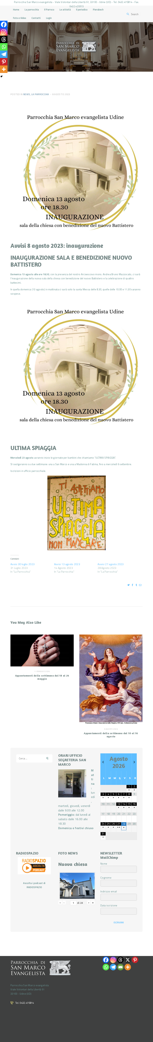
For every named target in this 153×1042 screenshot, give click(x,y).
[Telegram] (3, 54)
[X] (127, 960)
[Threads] (3, 39)
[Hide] (1, 76)
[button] (76, 364)
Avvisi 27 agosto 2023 (111, 564)
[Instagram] (3, 32)
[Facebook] (3, 24)
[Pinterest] (3, 61)
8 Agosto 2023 (61, 94)
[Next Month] (134, 762)
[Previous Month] (102, 762)
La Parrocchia (40, 94)
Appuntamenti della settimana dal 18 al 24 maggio (42, 677)
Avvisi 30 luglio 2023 (22, 564)
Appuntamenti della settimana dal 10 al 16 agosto (111, 735)
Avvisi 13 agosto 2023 (67, 564)
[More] (3, 69)
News (26, 94)
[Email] (120, 967)
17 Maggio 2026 (42, 671)
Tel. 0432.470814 (24, 1003)
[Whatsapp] (3, 47)
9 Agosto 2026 (111, 729)
